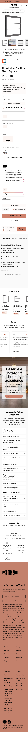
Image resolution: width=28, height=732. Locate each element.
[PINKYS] (14, 5)
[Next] (26, 1)
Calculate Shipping (14, 205)
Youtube (18, 650)
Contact (18, 671)
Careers (6, 657)
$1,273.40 (5, 310)
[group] (14, 1)
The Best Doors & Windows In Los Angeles (8, 710)
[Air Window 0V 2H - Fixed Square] (5, 42)
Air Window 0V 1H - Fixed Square (5, 306)
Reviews (6, 650)
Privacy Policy (20, 689)
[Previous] (2, 1)
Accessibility (20, 675)
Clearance (7, 671)
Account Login (8, 686)
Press (5, 654)
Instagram (19, 647)
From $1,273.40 (16, 310)
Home (3, 11)
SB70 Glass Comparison (10, 274)
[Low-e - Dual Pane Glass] (5, 153)
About (6, 647)
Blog (5, 661)
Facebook (19, 657)
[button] (22, 5)
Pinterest (19, 654)
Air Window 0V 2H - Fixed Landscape (17, 306)
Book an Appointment (14, 396)
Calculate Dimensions (14, 103)
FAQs (5, 675)
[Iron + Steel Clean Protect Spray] (3, 229)
